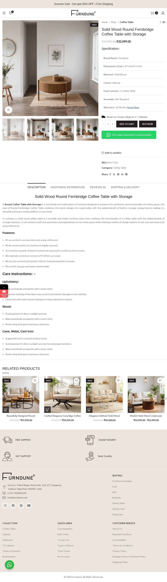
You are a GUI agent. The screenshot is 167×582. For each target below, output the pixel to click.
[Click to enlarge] (8, 110)
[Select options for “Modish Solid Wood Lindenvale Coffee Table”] (131, 409)
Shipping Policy (120, 562)
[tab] (37, 187)
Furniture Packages (122, 481)
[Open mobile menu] (4, 13)
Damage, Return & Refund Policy (129, 556)
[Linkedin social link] (122, 174)
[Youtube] (29, 505)
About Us (117, 528)
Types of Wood (65, 545)
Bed (114, 492)
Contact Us (63, 540)
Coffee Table (126, 22)
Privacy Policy (119, 551)
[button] (47, 409)
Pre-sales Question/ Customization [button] (131, 134)
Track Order (64, 551)
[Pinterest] (21, 505)
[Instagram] (5, 505)
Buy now (147, 124)
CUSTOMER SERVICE (124, 523)
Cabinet (6, 534)
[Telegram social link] (126, 174)
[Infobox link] (42, 440)
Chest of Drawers (11, 551)
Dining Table (118, 503)
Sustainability (119, 540)
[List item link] (35, 493)
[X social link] (114, 174)
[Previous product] (160, 22)
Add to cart (127, 124)
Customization (65, 528)
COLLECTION (9, 523)
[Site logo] (83, 12)
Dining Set (117, 514)
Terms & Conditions (123, 545)
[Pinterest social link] (118, 174)
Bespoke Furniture (122, 534)
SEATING (117, 475)
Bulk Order (63, 534)
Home (105, 22)
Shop (113, 22)
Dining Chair (118, 508)
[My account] (163, 13)
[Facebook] (13, 505)
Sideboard (7, 540)
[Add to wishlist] (35, 380)
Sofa (114, 486)
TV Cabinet (8, 545)
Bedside (116, 497)
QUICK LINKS (65, 523)
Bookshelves (8, 556)
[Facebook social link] (110, 174)
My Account (64, 556)
